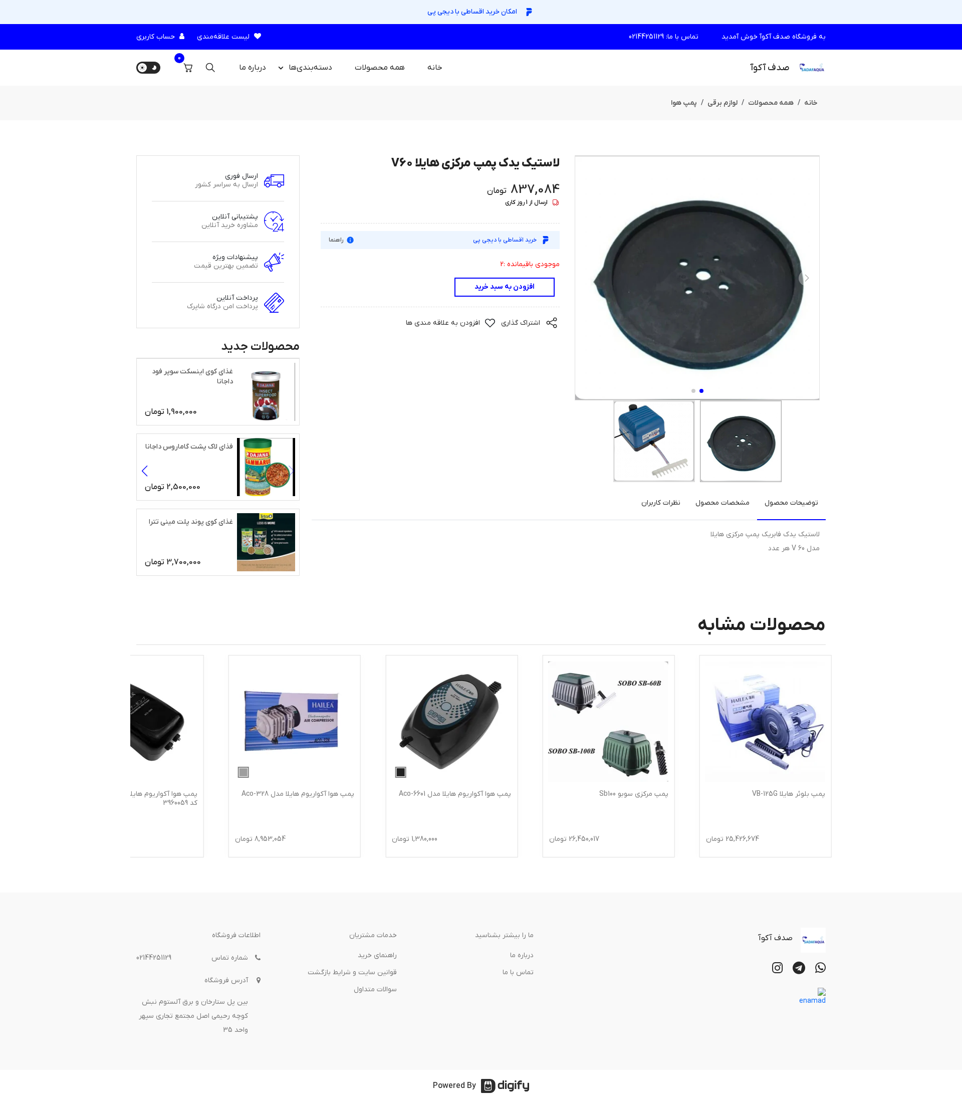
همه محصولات (380, 68)
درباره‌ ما (252, 68)
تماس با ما (518, 972)
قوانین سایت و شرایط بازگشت (352, 972)
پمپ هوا (684, 103)
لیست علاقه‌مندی (223, 37)
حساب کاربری (155, 37)
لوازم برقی (722, 103)
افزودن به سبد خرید (504, 287)
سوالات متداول (375, 989)
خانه (434, 68)
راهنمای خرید (377, 955)
